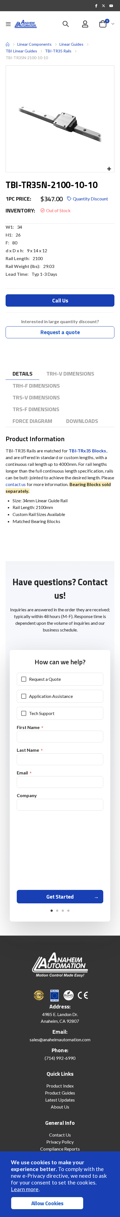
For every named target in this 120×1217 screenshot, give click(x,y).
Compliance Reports (60, 1148)
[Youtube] (111, 5)
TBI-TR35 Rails (58, 50)
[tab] (22, 374)
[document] (61, 1184)
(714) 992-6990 (60, 1058)
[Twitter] (103, 5)
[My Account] (85, 23)
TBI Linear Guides (21, 50)
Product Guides (60, 1092)
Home (7, 44)
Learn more (25, 1189)
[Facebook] (96, 5)
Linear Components (34, 44)
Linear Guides (71, 44)
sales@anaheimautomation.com (60, 1039)
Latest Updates (60, 1099)
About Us (60, 1106)
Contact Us (60, 1134)
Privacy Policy (60, 1141)
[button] (109, 169)
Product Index (60, 1085)
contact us (16, 484)
